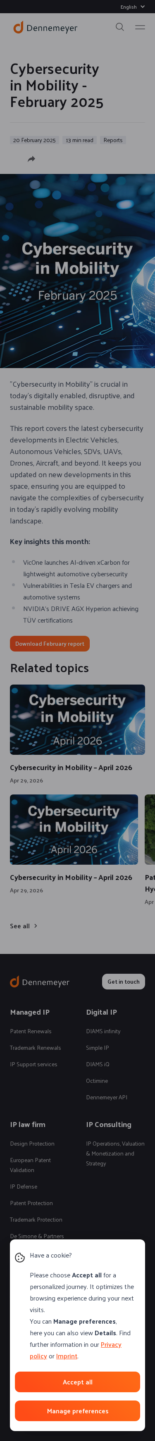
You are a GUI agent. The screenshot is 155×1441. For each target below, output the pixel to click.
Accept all (78, 1382)
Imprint (66, 1356)
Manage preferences (77, 1411)
